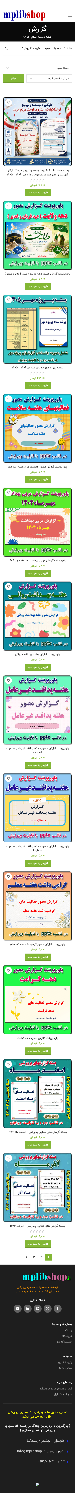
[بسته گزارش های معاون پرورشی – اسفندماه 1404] (37, 1093)
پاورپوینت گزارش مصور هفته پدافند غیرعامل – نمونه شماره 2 (37, 750)
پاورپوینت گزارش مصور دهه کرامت (37, 1038)
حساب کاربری (64, 1342)
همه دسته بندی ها (39, 36)
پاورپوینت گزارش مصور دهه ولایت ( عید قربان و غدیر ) (37, 274)
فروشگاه (67, 1336)
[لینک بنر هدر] (43, 4)
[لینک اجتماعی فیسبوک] (58, 1309)
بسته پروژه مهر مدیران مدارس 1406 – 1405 (37, 368)
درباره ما (67, 1356)
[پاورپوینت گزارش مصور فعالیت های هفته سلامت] (37, 428)
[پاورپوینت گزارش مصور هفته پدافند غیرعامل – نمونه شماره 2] (37, 709)
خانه (69, 48)
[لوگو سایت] (24, 15)
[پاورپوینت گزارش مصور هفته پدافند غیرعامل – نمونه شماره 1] (37, 807)
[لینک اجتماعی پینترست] (38, 1309)
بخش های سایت (61, 1324)
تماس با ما (65, 1368)
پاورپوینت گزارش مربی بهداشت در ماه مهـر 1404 (37, 561)
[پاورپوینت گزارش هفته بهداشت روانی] (37, 616)
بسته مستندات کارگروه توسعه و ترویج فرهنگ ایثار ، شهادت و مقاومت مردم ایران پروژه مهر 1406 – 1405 (37, 173)
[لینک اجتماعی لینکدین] (28, 1309)
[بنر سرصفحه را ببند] (5, 4)
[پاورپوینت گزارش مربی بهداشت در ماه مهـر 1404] (37, 522)
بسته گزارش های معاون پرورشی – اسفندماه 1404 (37, 1132)
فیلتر (13, 78)
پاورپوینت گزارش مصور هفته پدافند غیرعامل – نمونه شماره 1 (37, 849)
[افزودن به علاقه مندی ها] (8, 102)
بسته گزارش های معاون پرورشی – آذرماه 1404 (37, 1226)
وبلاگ (68, 1330)
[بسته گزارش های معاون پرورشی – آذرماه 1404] (37, 1187)
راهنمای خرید (64, 1382)
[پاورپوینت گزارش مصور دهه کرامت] (37, 999)
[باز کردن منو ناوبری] (70, 15)
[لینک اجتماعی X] (48, 1309)
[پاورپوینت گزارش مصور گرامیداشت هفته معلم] (37, 905)
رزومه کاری (65, 1362)
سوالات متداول (63, 1394)
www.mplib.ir (44, 1417)
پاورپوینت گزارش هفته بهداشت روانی (37, 654)
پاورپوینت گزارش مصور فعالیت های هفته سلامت (37, 467)
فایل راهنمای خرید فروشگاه (56, 1389)
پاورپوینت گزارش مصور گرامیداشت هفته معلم (37, 944)
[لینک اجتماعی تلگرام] (18, 1309)
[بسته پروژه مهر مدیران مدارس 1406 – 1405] (37, 329)
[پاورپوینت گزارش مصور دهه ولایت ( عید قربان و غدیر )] (37, 235)
